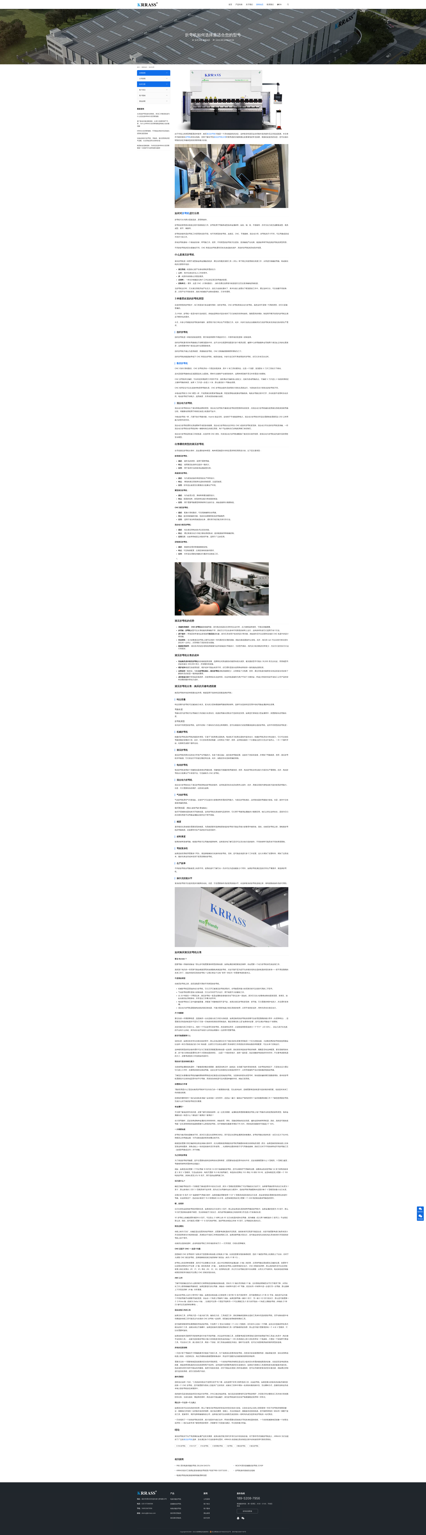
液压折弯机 (211, 134)
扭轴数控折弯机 (175, 1504)
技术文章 (198, 40)
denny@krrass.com (149, 1513)
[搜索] (288, 4)
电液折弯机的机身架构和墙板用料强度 (192, 1475)
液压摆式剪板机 (175, 1518)
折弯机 (188, 137)
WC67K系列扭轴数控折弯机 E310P (249, 1466)
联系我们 (270, 4)
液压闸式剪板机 (175, 1513)
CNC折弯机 (181, 1446)
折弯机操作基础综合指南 (245, 1470)
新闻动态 (259, 4)
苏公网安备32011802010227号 (221, 1532)
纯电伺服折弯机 (175, 1508)
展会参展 (142, 101)
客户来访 (142, 90)
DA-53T (193, 1446)
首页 (230, 4)
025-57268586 (147, 1504)
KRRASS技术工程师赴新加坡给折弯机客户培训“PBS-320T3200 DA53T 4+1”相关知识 (203, 1470)
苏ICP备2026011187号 (239, 1532)
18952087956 (147, 1508)
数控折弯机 (182, 363)
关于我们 (249, 4)
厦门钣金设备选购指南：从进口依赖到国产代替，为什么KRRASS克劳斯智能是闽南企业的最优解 (153, 123)
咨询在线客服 (247, 1511)
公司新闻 (142, 78)
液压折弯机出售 (220, 137)
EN (280, 4)
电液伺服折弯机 (175, 1499)
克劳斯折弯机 (218, 1446)
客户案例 (142, 95)
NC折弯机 (204, 1446)
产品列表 (239, 4)
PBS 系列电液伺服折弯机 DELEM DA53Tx (193, 1466)
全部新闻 (142, 73)
